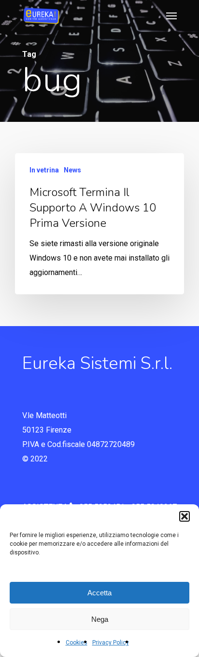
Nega (99, 619)
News (72, 170)
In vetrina (44, 170)
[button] (184, 516)
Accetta (99, 593)
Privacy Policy (110, 642)
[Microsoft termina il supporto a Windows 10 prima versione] (99, 223)
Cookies (76, 642)
